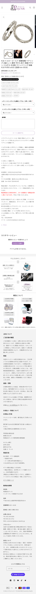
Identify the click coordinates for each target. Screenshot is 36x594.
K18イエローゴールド (19, 92)
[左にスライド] (2, 54)
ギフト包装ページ (8, 480)
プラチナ (16, 95)
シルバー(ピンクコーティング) (9, 86)
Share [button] (5, 225)
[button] (2, 7)
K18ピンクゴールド (7, 95)
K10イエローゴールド (27, 89)
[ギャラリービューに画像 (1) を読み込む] (8, 54)
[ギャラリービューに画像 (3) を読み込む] (18, 54)
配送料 (4, 73)
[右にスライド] (34, 54)
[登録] (27, 568)
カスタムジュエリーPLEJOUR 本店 (15, 591)
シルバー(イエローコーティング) (10, 82)
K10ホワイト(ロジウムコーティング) (11, 89)
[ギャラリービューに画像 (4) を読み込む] (27, 54)
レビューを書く (18, 243)
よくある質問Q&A (12, 405)
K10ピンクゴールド (7, 92)
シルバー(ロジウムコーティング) (10, 79)
